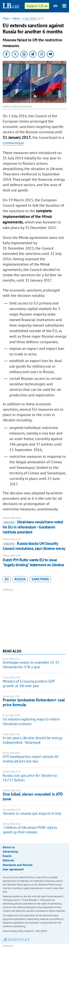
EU (7, 579)
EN (55, 6)
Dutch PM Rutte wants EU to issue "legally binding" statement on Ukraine (33, 562)
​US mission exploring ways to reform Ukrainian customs (31, 721)
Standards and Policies (18, 865)
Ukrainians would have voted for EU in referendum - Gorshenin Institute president (33, 527)
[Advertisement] (34, 618)
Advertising (10, 851)
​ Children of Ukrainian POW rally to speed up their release (30, 830)
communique (13, 142)
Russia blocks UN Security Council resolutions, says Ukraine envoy (34, 546)
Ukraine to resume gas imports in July (32, 813)
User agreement (13, 869)
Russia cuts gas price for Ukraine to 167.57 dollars (30, 777)
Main (6, 18)
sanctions (40, 579)
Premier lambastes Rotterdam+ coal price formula (34, 702)
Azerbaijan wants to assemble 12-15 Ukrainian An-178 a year (31, 664)
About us (9, 847)
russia (20, 579)
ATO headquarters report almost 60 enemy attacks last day (30, 759)
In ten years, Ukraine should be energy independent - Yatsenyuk (32, 740)
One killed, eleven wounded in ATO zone (33, 796)
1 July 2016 (29, 18)
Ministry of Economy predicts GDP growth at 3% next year (29, 683)
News (16, 18)
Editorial (8, 860)
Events (7, 856)
